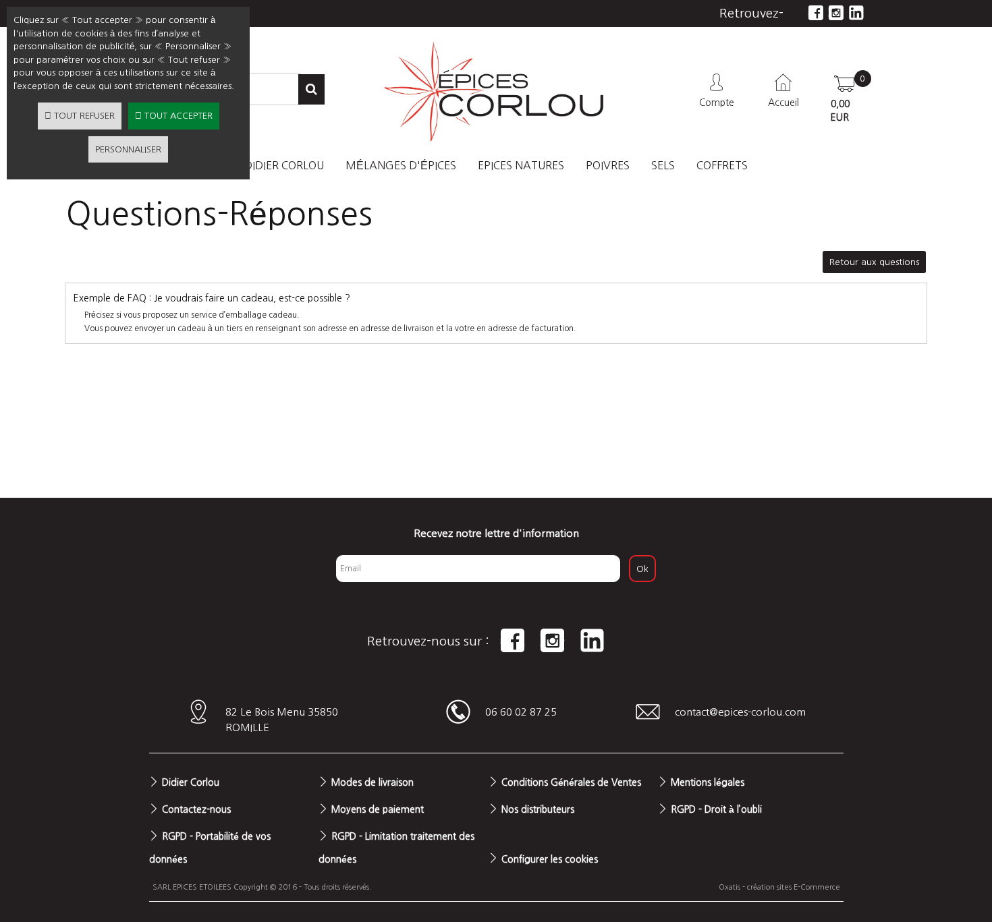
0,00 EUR (840, 110)
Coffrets (722, 165)
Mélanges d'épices (401, 165)
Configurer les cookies (549, 859)
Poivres (608, 165)
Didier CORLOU (284, 165)
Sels (663, 165)
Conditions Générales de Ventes (571, 782)
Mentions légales (707, 782)
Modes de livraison (372, 782)
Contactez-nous (196, 809)
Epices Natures (521, 165)
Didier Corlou (190, 782)
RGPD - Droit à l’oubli (716, 809)
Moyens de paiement (377, 809)
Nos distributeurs (537, 809)
